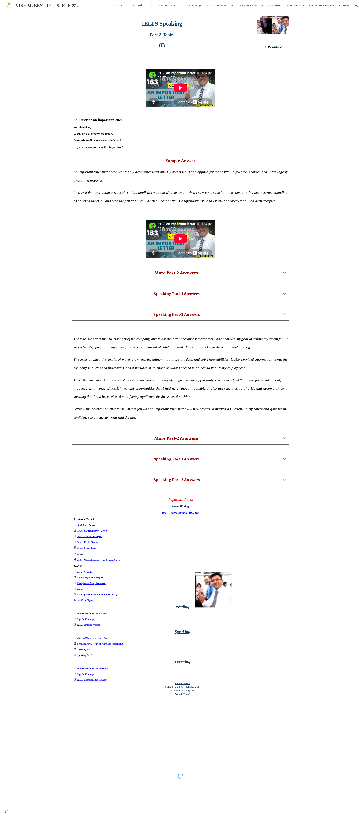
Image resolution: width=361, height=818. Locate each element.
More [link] (342, 5)
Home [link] (118, 5)
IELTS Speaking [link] (136, 5)
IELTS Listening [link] (271, 5)
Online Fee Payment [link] (321, 5)
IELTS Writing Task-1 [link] (164, 5)
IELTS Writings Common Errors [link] (202, 5)
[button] (356, 5)
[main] (162, 32)
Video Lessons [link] (295, 5)
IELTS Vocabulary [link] (242, 5)
